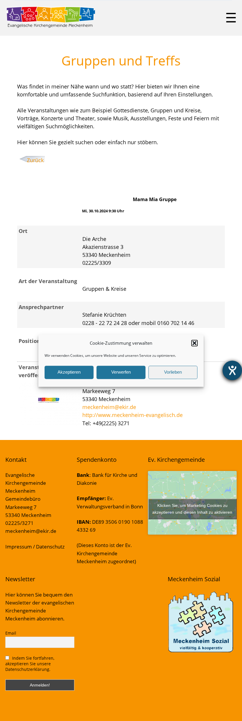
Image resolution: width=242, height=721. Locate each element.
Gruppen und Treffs (121, 60)
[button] (194, 343)
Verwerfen (121, 372)
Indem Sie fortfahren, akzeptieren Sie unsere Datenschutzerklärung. (30, 663)
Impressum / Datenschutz (35, 546)
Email (10, 633)
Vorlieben (173, 372)
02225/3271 (19, 523)
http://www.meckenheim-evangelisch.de (132, 414)
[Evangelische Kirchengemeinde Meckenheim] (50, 26)
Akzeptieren (69, 372)
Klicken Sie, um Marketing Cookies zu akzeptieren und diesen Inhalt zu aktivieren (192, 509)
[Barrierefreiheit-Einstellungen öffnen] (232, 370)
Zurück (35, 160)
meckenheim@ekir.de (109, 406)
